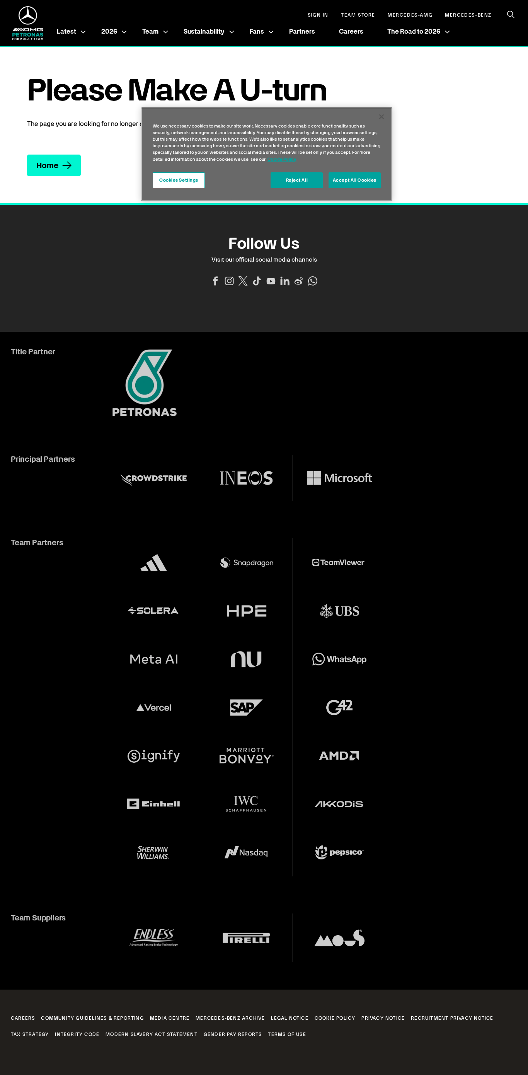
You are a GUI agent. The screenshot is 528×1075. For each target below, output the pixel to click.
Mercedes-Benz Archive (230, 1018)
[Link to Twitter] (243, 281)
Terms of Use (287, 1034)
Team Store (358, 15)
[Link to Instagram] (229, 281)
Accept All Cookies (354, 180)
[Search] (511, 14)
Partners (302, 31)
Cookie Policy (335, 1018)
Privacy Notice (383, 1018)
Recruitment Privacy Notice (452, 1018)
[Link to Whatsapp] (312, 281)
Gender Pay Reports (233, 1034)
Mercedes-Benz (468, 15)
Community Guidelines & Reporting (92, 1018)
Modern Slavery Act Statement (152, 1034)
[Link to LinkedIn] (285, 281)
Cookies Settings (178, 180)
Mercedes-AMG (410, 15)
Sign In (318, 15)
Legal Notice (289, 1018)
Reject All (297, 180)
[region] (266, 154)
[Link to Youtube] (271, 281)
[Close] (381, 116)
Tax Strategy (30, 1034)
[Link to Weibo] (298, 281)
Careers (351, 31)
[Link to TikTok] (257, 281)
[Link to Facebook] (215, 281)
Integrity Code (77, 1034)
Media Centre (169, 1018)
